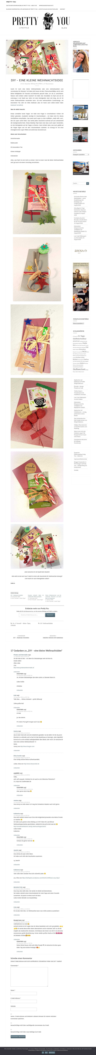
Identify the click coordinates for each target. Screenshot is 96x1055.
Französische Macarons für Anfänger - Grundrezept (80, 441)
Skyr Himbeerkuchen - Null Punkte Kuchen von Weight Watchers (80, 420)
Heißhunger (77, 353)
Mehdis (78, 363)
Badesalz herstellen (16, 105)
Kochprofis (78, 355)
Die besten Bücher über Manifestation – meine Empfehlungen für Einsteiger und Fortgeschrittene (80, 200)
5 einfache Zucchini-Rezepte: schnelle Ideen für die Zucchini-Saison (80, 219)
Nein (46, 1052)
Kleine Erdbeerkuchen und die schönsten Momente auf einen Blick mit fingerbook (53, 597)
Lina (15, 907)
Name (13, 990)
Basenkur (80, 343)
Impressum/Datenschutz (46, 5)
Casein (87, 345)
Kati (15, 695)
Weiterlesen (52, 1052)
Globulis (77, 349)
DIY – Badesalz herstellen (17, 595)
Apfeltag (81, 341)
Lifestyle (13, 625)
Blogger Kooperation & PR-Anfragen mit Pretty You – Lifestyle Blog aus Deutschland (32, 9)
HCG (84, 352)
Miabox (82, 363)
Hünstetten (81, 353)
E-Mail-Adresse (16, 998)
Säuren (77, 371)
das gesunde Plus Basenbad (80, 347)
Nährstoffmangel (76, 366)
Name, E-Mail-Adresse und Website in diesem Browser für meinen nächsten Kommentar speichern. (33, 1017)
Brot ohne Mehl (78, 345)
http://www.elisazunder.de (31, 764)
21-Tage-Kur (75, 336)
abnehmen (76, 341)
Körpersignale (80, 359)
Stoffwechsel (79, 369)
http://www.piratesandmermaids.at (24, 667)
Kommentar (15, 965)
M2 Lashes (83, 361)
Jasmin (16, 850)
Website (13, 1006)
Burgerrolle (84, 345)
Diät (87, 347)
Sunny (16, 731)
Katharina (17, 813)
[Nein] (94, 1051)
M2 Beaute (79, 361)
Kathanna (17, 870)
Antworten (17, 672)
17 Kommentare (48, 83)
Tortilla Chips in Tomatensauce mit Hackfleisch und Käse (80, 392)
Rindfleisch (81, 366)
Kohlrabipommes (83, 355)
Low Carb (74, 361)
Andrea (16, 800)
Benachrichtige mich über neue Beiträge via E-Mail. (26, 1032)
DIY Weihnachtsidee (46, 623)
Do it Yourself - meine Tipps (21, 623)
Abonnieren (50, 615)
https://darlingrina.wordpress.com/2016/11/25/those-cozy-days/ (41, 878)
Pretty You (11, 2)
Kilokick (74, 355)
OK (43, 1052)
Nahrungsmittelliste (79, 365)
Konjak (74, 357)
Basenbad (85, 341)
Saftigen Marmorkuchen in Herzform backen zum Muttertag (80, 426)
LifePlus (86, 359)
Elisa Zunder (18, 756)
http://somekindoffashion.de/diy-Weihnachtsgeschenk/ (30, 826)
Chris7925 (39, 83)
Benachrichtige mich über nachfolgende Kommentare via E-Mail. (30, 1025)
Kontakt (62, 9)
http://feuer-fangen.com (27, 746)
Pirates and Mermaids (21, 655)
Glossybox (82, 349)
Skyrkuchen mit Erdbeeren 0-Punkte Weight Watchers (79, 381)
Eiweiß (74, 349)
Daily (74, 347)
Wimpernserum (81, 371)
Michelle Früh (18, 887)
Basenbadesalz (76, 343)
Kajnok (84, 353)
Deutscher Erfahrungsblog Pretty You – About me (21, 5)
